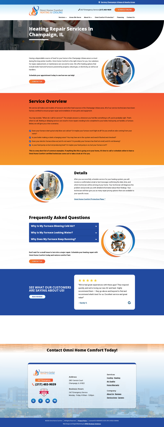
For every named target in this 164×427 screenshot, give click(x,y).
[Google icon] (33, 401)
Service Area (112, 398)
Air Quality (111, 382)
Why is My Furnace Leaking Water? (52, 232)
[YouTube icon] (47, 401)
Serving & (118, 2)
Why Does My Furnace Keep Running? (53, 239)
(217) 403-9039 (105, 10)
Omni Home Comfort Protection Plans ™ (89, 199)
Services (62, 17)
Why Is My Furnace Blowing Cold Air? (53, 225)
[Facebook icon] (40, 401)
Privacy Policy (82, 420)
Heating (117, 378)
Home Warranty (113, 385)
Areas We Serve (75, 17)
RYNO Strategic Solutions (93, 424)
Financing (120, 17)
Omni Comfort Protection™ (104, 17)
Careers (121, 398)
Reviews (118, 394)
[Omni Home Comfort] (46, 10)
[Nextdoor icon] (54, 401)
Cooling (110, 378)
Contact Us (131, 17)
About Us (87, 17)
